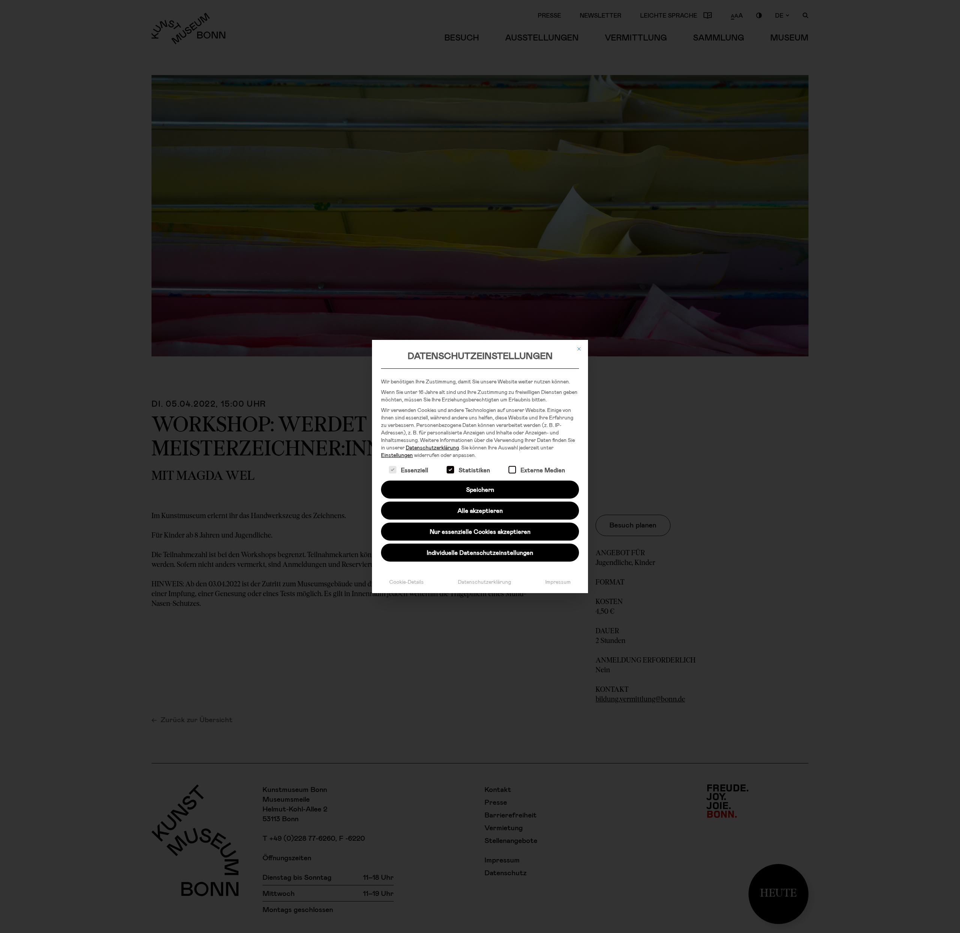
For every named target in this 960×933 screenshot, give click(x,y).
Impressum (558, 581)
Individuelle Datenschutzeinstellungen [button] (480, 552)
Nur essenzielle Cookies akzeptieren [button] (480, 531)
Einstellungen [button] (397, 455)
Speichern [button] (480, 489)
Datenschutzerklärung (432, 447)
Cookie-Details (406, 581)
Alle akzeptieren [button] (480, 510)
